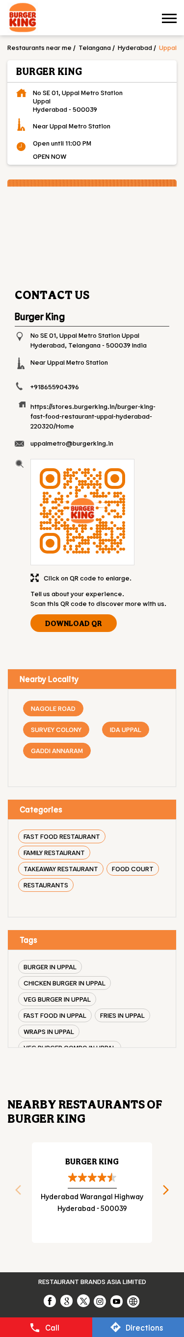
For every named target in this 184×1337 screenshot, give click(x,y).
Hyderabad (135, 47)
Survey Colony (56, 729)
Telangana (95, 47)
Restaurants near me (39, 47)
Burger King (92, 1161)
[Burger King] (22, 18)
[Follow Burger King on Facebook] (50, 1301)
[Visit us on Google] (67, 1301)
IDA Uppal (125, 729)
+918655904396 (54, 386)
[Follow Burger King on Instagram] (100, 1301)
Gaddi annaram (57, 750)
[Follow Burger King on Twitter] (84, 1301)
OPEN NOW (49, 156)
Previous (14, 1193)
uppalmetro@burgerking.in (71, 443)
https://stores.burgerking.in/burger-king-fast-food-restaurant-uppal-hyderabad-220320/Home (93, 416)
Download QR (73, 623)
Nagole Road (53, 708)
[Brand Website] (134, 1301)
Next (169, 1193)
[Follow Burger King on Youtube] (117, 1301)
